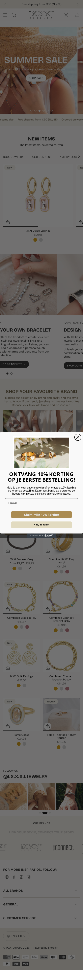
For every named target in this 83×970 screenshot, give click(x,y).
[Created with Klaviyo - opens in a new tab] (41, 536)
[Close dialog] (78, 437)
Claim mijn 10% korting (41, 515)
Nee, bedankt (42, 524)
